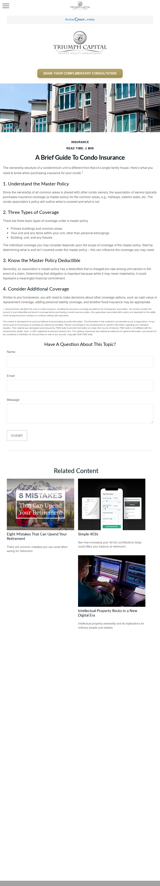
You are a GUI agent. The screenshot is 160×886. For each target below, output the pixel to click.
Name (11, 351)
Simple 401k (88, 534)
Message (13, 399)
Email (11, 375)
